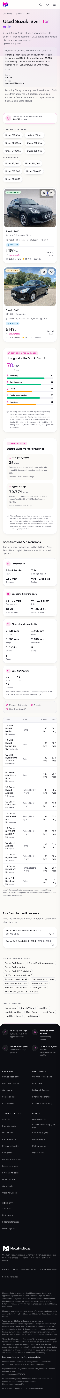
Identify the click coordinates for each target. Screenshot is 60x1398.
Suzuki (19, 13)
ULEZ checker (8, 1179)
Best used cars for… (11, 1083)
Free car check (9, 1126)
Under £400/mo (13, 151)
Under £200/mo (34, 135)
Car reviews (7, 1090)
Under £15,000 (12, 171)
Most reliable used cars (16, 983)
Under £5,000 (12, 163)
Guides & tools (39, 1119)
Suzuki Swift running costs (41, 963)
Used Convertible (13, 1012)
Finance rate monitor (41, 1097)
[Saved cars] (47, 4)
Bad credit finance (40, 1090)
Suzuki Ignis (10, 1008)
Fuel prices (7, 1153)
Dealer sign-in (8, 1228)
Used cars (7, 13)
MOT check (7, 1132)
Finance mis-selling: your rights (43, 1126)
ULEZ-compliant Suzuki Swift (18, 975)
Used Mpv (43, 1008)
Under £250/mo (13, 143)
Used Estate (48, 1012)
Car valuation (8, 1186)
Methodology (8, 1215)
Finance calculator (10, 1146)
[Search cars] (40, 4)
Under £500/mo (34, 151)
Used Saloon (32, 1016)
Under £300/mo (34, 143)
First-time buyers (40, 1132)
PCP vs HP (37, 1083)
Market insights (39, 1139)
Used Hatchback (13, 1016)
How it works (38, 1153)
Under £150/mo (12, 135)
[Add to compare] (44, 193)
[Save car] (51, 193)
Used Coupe (32, 1012)
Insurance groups (10, 1166)
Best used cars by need (16, 987)
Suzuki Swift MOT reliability (18, 971)
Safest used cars (40, 983)
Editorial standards (10, 1222)
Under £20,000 (33, 171)
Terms (14, 1269)
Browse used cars (10, 1077)
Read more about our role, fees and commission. (21, 1357)
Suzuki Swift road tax (15, 967)
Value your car (39, 987)
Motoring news (39, 1146)
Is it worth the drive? (11, 1159)
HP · (13, 255)
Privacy (5, 1269)
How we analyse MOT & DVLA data (21, 991)
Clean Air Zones (9, 1193)
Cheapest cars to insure (43, 979)
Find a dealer (8, 1103)
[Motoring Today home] (5, 4)
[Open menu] (54, 4)
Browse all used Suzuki (16, 979)
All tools (6, 1119)
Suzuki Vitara (27, 1008)
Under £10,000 (32, 163)
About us (6, 1208)
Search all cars (8, 1097)
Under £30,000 (12, 179)
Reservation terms (28, 1269)
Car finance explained (42, 1077)
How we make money (49, 1269)
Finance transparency (42, 1103)
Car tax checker (9, 1139)
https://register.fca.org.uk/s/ (13, 1384)
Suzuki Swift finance (14, 963)
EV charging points (11, 1173)
